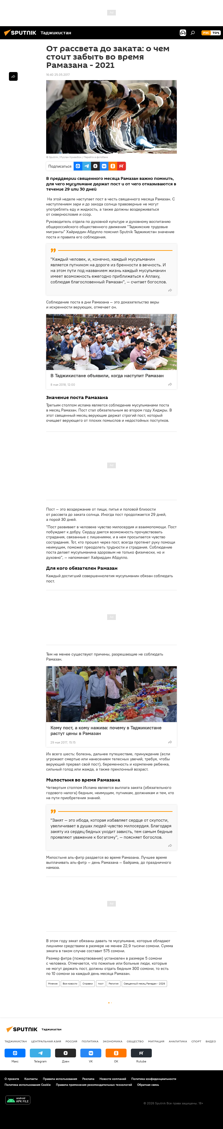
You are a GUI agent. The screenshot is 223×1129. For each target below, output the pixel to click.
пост (100, 983)
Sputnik (54, 157)
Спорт (196, 1041)
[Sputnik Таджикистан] (21, 36)
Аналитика (178, 1041)
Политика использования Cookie (28, 1085)
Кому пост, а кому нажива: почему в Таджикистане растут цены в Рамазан (106, 730)
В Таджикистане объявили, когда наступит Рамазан (107, 375)
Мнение (52, 983)
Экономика (112, 1041)
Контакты (31, 1079)
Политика (90, 1041)
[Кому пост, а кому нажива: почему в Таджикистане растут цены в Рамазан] (111, 694)
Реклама (88, 1079)
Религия (113, 983)
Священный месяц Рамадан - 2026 (144, 983)
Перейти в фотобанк (96, 157)
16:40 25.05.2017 (58, 75)
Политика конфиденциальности (153, 1079)
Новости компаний (113, 1079)
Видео (211, 1041)
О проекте (12, 1079)
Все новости (70, 983)
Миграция (156, 1041)
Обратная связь (148, 1085)
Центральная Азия (46, 1041)
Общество (135, 1041)
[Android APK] (18, 1100)
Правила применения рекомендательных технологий (94, 1085)
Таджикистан (16, 1041)
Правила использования (60, 1079)
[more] (170, 290)
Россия (71, 1041)
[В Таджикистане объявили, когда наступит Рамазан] (111, 342)
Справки (88, 983)
